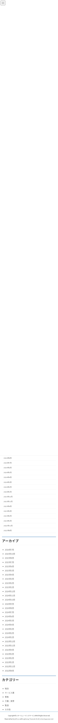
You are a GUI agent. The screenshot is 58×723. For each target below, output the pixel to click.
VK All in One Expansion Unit (44, 719)
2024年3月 (8, 482)
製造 (7, 705)
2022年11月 (8, 526)
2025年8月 (9, 558)
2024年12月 (10, 591)
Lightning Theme (28, 719)
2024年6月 (8, 468)
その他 (8, 709)
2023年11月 (8, 502)
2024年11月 (10, 595)
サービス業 (9, 693)
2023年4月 (8, 506)
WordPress (16, 719)
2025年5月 (9, 570)
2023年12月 (8, 497)
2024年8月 (8, 458)
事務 (7, 697)
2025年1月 (9, 587)
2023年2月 (8, 516)
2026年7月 (9, 550)
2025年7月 (9, 562)
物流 (7, 688)
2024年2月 (8, 487)
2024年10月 (10, 600)
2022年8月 (8, 531)
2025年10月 (10, 554)
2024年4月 (8, 477)
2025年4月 (9, 575)
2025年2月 (9, 583)
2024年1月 (8, 492)
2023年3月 (8, 511)
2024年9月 (9, 604)
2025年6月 (9, 566)
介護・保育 (9, 701)
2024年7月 (8, 463)
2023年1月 (8, 521)
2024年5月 (8, 473)
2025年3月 (9, 579)
